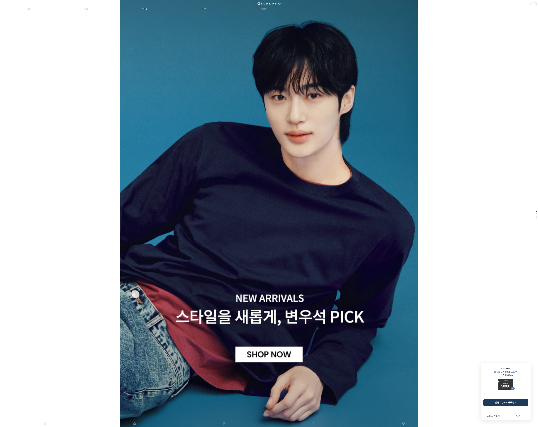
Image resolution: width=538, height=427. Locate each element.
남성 (29, 9)
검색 (531, 1)
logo (269, 3)
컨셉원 (263, 9)
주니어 (204, 9)
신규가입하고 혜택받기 (506, 402)
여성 (86, 9)
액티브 (144, 9)
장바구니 (535, 2)
